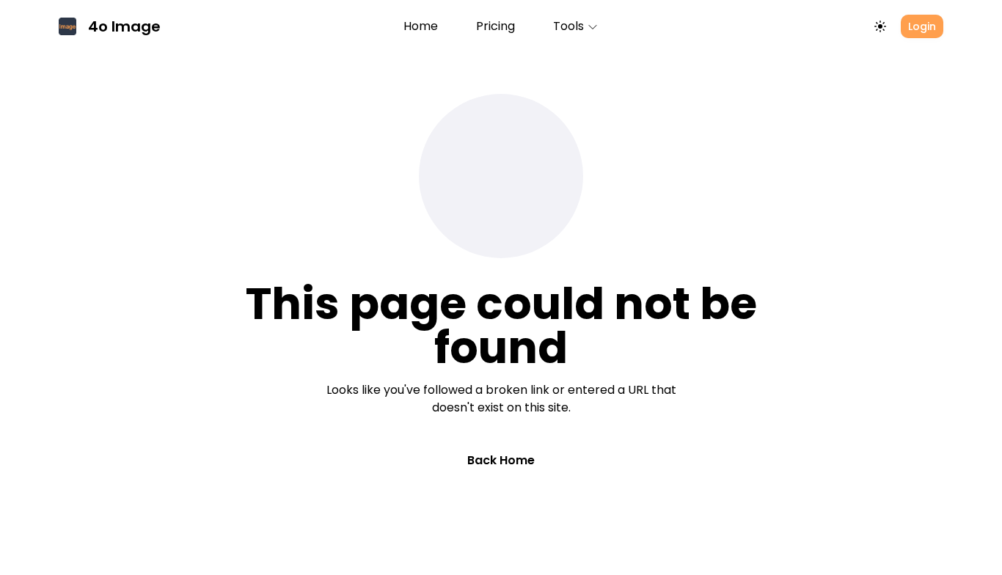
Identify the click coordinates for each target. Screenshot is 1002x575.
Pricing (495, 26)
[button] (575, 26)
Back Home (501, 460)
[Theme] (880, 26)
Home (420, 26)
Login (922, 26)
